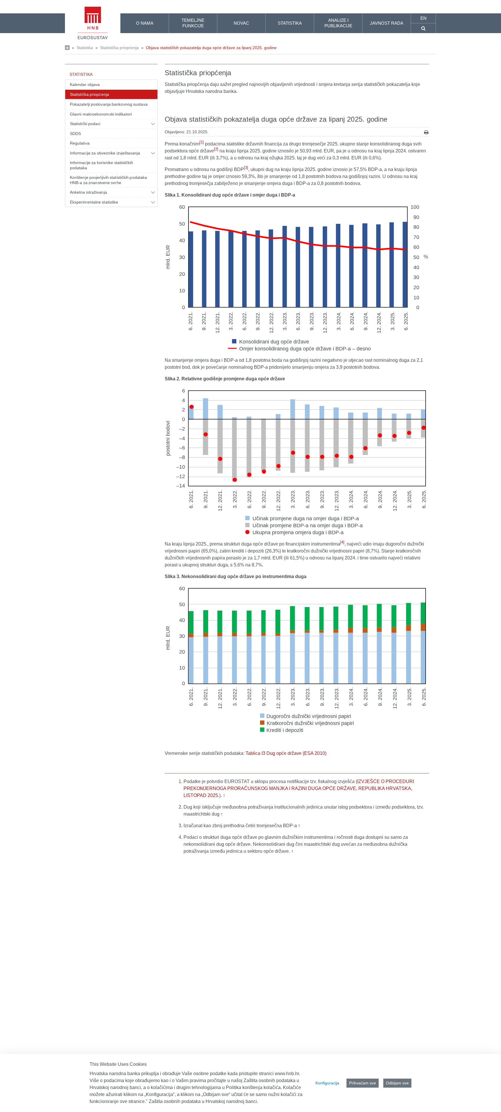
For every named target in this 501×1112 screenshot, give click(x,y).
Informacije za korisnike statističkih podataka (101, 165)
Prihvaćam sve (362, 1083)
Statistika (85, 47)
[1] (201, 142)
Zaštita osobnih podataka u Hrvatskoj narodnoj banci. (203, 1101)
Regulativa (80, 143)
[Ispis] (426, 132)
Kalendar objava (85, 84)
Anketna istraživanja (88, 192)
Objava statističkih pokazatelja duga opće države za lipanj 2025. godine (211, 47)
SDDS (75, 133)
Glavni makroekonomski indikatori (101, 114)
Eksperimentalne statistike (94, 202)
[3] (246, 167)
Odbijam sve (397, 1083)
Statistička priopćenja (119, 47)
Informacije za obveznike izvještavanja (105, 153)
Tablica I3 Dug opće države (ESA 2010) (286, 753)
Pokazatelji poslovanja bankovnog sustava (109, 104)
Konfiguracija (327, 1083)
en (423, 18)
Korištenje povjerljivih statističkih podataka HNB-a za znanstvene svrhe (108, 180)
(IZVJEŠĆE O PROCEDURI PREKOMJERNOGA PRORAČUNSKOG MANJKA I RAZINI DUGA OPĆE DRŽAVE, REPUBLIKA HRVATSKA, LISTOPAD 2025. (299, 788)
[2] (216, 149)
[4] (342, 542)
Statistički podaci (85, 123)
